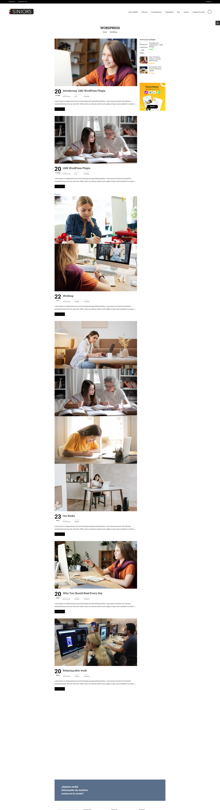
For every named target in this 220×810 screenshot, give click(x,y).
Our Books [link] (69, 515)
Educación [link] (145, 12)
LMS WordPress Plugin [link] (76, 168)
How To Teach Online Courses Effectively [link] (155, 59)
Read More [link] (60, 109)
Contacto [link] (186, 12)
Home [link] (105, 32)
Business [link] (76, 301)
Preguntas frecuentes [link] (199, 12)
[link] (218, 23)
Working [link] (68, 295)
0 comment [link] (86, 96)
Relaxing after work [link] (75, 670)
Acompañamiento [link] (156, 12)
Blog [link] (178, 12)
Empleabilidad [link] (169, 12)
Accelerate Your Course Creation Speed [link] (155, 69)
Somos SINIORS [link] (133, 12)
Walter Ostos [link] (66, 96)
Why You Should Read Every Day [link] (82, 593)
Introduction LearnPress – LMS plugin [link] (156, 45)
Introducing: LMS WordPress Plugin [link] (84, 90)
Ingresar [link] (208, 1)
